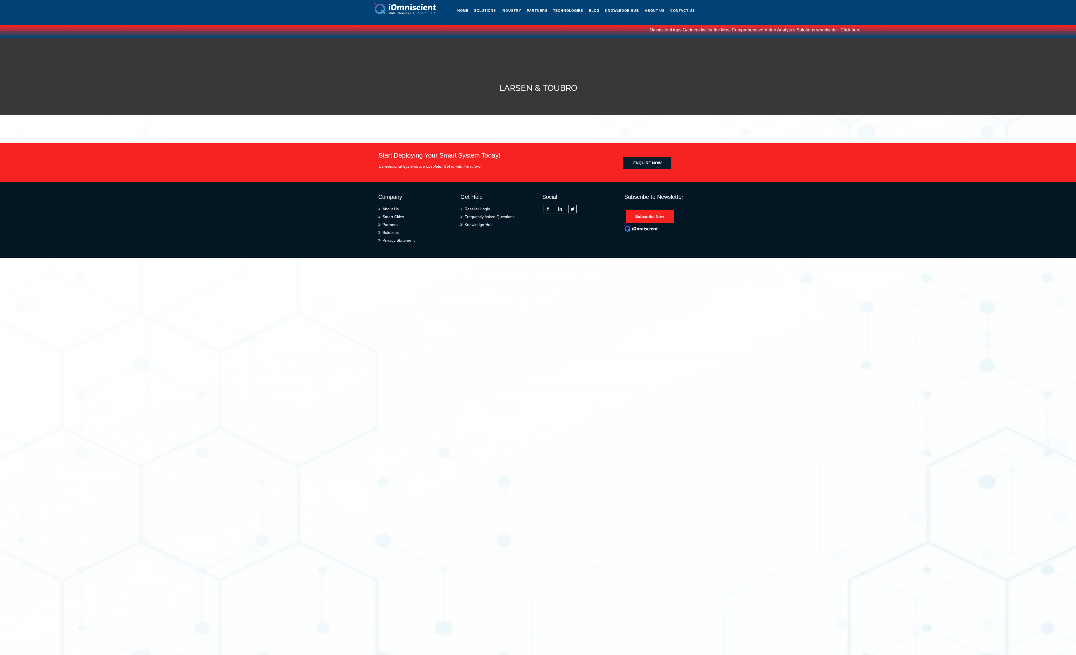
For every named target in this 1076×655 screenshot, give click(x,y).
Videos (611, 46)
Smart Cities (393, 217)
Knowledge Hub (622, 11)
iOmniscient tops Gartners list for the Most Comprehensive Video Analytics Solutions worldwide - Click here (726, 29)
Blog (594, 11)
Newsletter (617, 33)
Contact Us (682, 11)
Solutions (485, 11)
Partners (537, 11)
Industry (511, 11)
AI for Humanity (570, 21)
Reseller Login (477, 209)
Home (463, 11)
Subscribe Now (649, 216)
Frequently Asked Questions (489, 217)
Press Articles (621, 58)
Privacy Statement (398, 240)
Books (611, 71)
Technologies (568, 11)
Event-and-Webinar (616, 88)
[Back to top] (1065, 630)
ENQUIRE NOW (647, 163)
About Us (655, 11)
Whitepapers (618, 21)
